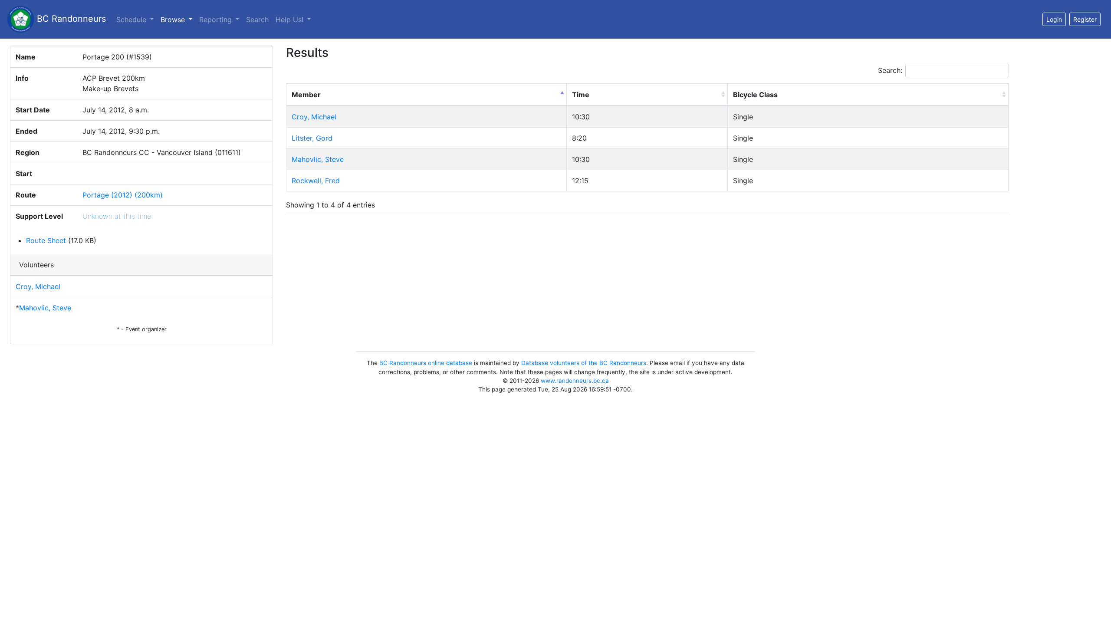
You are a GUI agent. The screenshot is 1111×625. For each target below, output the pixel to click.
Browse (178, 19)
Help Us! (291, 19)
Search (257, 19)
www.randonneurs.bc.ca (575, 380)
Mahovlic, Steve (45, 307)
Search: (890, 70)
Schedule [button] (132, 19)
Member (306, 94)
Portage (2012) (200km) (122, 195)
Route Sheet (46, 240)
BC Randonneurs (70, 18)
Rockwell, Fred (316, 180)
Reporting (216, 19)
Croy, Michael (38, 286)
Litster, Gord (312, 138)
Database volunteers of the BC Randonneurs (583, 362)
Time (580, 94)
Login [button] (1054, 19)
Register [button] (1085, 19)
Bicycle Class (755, 94)
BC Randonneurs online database (425, 362)
